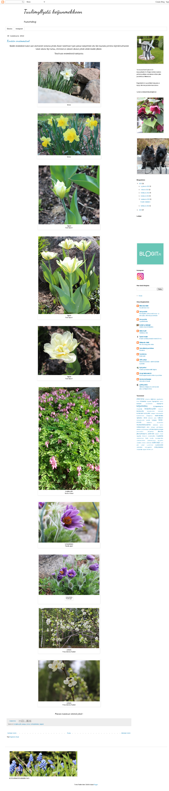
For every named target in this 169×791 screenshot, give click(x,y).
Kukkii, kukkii (142, 356)
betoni (138, 401)
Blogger (96, 784)
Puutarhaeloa (142, 354)
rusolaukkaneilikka (151, 436)
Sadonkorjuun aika (143, 333)
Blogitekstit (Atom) (14, 737)
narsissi (28, 724)
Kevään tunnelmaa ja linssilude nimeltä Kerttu (150, 339)
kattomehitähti (149, 403)
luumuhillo (148, 420)
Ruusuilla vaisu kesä (144, 308)
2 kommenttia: (12, 721)
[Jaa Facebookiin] (27, 721)
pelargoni (160, 429)
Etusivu (9, 29)
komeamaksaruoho (151, 411)
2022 (140, 183)
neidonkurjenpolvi (141, 427)
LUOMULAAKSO (143, 385)
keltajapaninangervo (158, 406)
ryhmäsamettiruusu (151, 440)
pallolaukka (139, 429)
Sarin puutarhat (143, 311)
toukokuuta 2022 (145, 199)
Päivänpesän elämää (144, 342)
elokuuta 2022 (145, 189)
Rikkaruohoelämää (143, 306)
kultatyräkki (147, 413)
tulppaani (42, 724)
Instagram (19, 29)
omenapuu (153, 427)
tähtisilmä (149, 449)
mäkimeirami (155, 425)
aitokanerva (147, 399)
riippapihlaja (139, 436)
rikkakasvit (144, 436)
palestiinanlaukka (159, 427)
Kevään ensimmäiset (18, 41)
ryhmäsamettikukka (141, 440)
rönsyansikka (160, 440)
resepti (161, 434)
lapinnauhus (139, 418)
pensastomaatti (140, 431)
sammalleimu (139, 443)
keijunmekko (142, 406)
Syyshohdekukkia (143, 321)
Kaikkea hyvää (142, 331)
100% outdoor (143, 360)
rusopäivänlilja (159, 436)
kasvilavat (139, 403)
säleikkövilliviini (139, 447)
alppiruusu (153, 399)
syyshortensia (150, 445)
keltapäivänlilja (139, 409)
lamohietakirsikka (159, 415)
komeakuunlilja (140, 411)
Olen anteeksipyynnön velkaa (146, 344)
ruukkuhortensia (140, 438)
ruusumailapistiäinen (159, 438)
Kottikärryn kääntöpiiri (145, 325)
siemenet (144, 443)
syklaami (142, 445)
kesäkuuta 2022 (145, 196)
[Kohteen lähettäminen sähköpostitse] (20, 721)
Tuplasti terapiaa (143, 337)
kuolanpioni (153, 413)
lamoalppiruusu (149, 415)
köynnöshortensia (140, 415)
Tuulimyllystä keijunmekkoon (53, 11)
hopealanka (149, 401)
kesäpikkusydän (17, 724)
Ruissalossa (142, 350)
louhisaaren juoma (152, 418)
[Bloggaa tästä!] (22, 721)
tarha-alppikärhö (148, 447)
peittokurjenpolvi (153, 429)
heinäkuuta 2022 (145, 193)
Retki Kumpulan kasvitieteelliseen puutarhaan (150, 375)
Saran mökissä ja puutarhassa (146, 348)
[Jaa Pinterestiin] (30, 721)
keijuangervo (160, 403)
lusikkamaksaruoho (140, 420)
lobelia (145, 418)
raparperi (157, 434)
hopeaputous (155, 401)
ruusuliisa (152, 438)
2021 (140, 210)
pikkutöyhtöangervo (142, 434)
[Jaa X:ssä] (25, 721)
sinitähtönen (148, 443)
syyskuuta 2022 (145, 186)
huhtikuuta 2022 (145, 206)
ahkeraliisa (140, 399)
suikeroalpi (156, 443)
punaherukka (151, 434)
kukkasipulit (160, 411)
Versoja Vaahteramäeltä (145, 373)
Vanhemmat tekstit (125, 733)
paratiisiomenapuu (145, 429)
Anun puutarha (143, 319)
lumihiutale (160, 418)
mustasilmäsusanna (144, 425)
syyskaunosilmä (159, 445)
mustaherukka (160, 422)
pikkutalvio (160, 431)
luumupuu (24, 724)
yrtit (152, 449)
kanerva (161, 401)
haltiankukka (143, 401)
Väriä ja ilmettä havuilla (144, 381)
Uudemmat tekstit (12, 733)
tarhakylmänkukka (35, 724)
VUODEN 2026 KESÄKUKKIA (146, 327)
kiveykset (161, 409)
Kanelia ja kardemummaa (145, 379)
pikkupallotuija (150, 431)
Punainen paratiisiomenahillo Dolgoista (148, 369)
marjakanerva (149, 422)
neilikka (148, 427)
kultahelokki (140, 413)
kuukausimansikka (159, 413)
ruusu (146, 438)
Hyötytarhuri (142, 367)
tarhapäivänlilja (139, 449)
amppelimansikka (160, 399)
